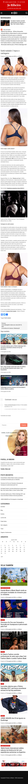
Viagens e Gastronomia (6, 532)
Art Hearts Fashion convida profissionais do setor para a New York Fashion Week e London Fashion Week (13, 656)
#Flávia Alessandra (18, 31)
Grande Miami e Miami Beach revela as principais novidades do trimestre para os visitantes (13, 592)
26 (12, 551)
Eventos (2, 514)
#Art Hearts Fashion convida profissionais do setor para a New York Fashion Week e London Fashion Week (14, 40)
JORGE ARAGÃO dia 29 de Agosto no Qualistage (12, 499)
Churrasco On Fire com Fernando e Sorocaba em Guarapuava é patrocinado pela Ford (14, 624)
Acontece (3, 506)
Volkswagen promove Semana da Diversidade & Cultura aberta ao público (13, 388)
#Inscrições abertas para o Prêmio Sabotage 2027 (14, 44)
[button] (25, 17)
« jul (2, 556)
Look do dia (3, 517)
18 (9, 549)
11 (9, 547)
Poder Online (4, 521)
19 (12, 549)
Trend (2, 528)
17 (5, 549)
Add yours (14, 399)
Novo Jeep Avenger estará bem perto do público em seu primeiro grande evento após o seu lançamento (13, 368)
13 (16, 547)
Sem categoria (4, 525)
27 (16, 551)
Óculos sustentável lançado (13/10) (12, 404)
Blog (2, 510)
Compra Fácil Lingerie (11, 311)
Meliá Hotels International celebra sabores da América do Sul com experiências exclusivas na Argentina (13, 750)
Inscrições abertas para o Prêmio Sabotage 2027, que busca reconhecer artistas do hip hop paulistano (13, 347)
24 (5, 551)
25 (9, 551)
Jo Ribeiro (14, 4)
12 (12, 547)
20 (16, 549)
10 (5, 547)
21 (20, 549)
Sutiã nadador (7, 318)
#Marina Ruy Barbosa (6, 31)
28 (20, 551)
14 (20, 547)
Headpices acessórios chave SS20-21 (15, 188)
